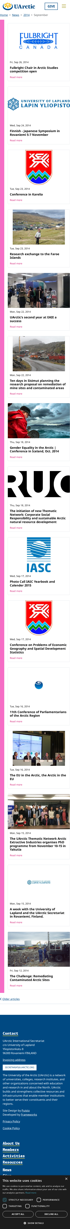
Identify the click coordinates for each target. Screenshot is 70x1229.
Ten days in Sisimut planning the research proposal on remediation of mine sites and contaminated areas (38, 384)
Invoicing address (14, 1060)
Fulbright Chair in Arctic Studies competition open (34, 69)
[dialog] (35, 1202)
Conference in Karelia (26, 194)
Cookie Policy (11, 1128)
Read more (16, 77)
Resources (13, 1162)
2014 (26, 15)
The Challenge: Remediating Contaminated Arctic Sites (31, 978)
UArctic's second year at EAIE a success (33, 319)
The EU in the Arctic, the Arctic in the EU (38, 777)
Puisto (26, 1110)
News (15, 15)
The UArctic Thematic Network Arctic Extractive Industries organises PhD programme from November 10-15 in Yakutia (38, 844)
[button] (35, 1223)
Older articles (11, 999)
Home (4, 15)
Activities (14, 1156)
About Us (11, 1143)
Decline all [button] (51, 1214)
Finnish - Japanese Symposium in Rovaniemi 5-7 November (35, 133)
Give (51, 6)
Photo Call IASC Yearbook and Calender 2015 (32, 583)
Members (11, 1149)
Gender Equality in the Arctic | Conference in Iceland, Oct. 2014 (34, 449)
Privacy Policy (11, 1121)
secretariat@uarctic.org (19, 1067)
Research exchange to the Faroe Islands (34, 256)
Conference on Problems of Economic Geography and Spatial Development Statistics (38, 648)
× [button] (66, 1179)
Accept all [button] (18, 1214)
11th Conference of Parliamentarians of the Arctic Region (38, 714)
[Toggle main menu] (63, 6)
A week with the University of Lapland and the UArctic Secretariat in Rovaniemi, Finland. (37, 912)
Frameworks (29, 1114)
